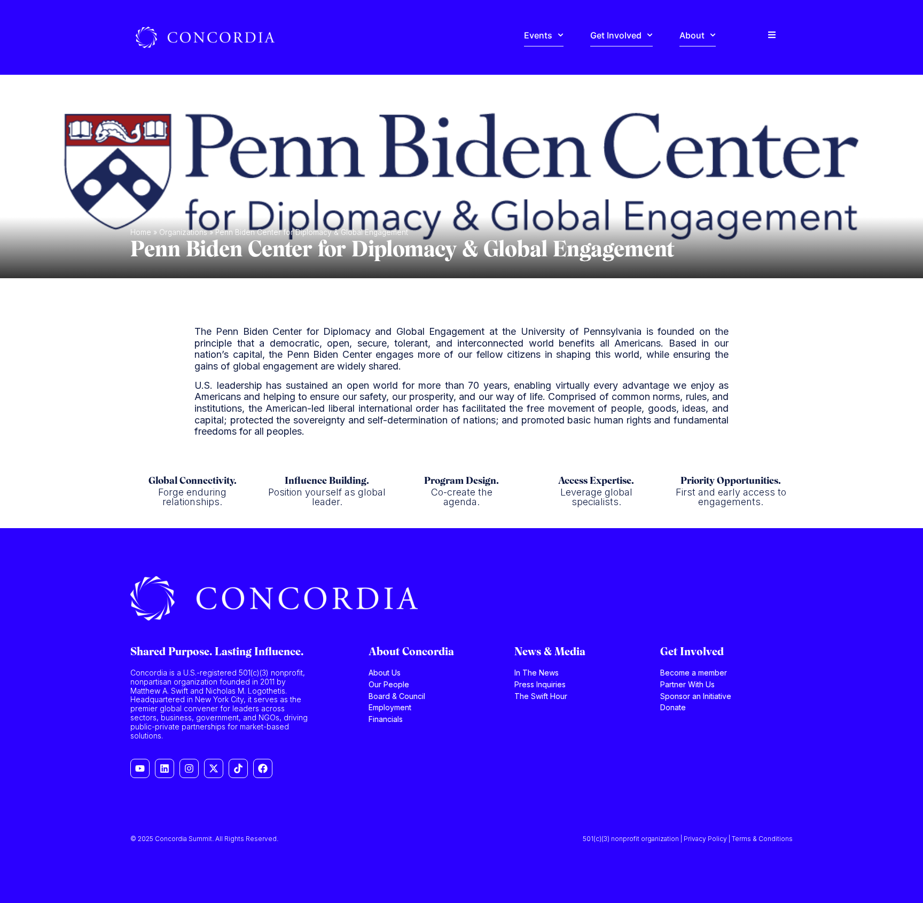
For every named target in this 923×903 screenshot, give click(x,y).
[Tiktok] (238, 768)
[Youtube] (140, 768)
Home (140, 232)
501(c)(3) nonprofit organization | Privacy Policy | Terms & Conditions (688, 839)
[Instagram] (189, 768)
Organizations (183, 232)
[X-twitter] (213, 768)
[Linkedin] (164, 768)
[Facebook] (262, 768)
